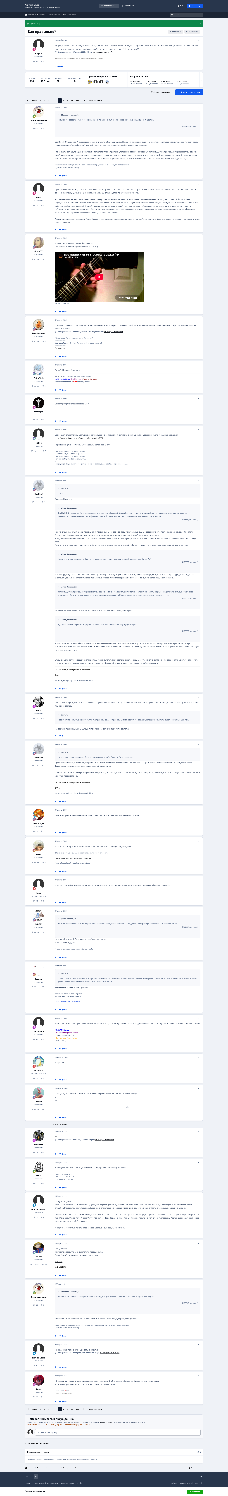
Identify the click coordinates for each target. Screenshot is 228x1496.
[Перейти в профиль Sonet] (38, 1166)
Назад (34, 100)
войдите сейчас (106, 1422)
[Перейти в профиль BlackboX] (38, 485)
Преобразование (39, 120)
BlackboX (38, 494)
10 (72, 100)
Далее (78, 100)
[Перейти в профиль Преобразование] (38, 111)
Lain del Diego (38, 1358)
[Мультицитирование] (55, 176)
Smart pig (38, 412)
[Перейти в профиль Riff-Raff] (38, 1247)
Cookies (79, 1483)
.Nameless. (39, 1144)
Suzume (38, 979)
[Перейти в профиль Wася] (38, 188)
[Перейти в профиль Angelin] (38, 44)
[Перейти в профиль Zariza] (38, 1380)
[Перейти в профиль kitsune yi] (38, 1061)
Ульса (38, 854)
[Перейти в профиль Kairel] (90, 82)
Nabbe (39, 443)
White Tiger (38, 823)
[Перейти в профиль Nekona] (107, 82)
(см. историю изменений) (102, 52)
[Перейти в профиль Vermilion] (101, 82)
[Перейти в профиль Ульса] (38, 845)
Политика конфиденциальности (46, 1483)
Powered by (191, 1483)
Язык (28, 1483)
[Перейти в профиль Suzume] (38, 970)
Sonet (38, 1176)
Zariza (38, 1389)
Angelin (38, 53)
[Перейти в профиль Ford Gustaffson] (38, 1200)
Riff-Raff (38, 1256)
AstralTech (39, 378)
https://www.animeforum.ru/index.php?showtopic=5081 (79, 438)
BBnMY (38, 924)
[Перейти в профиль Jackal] (38, 884)
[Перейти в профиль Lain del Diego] (38, 1349)
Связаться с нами (67, 1483)
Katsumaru (39, 1031)
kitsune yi (38, 1070)
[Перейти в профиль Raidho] (95, 82)
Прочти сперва (36, 23)
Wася (38, 197)
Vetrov (39, 1101)
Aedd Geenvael (38, 333)
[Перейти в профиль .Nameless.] (38, 1135)
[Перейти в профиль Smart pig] (38, 402)
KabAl (38, 710)
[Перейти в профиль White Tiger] (38, 814)
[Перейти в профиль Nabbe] (38, 434)
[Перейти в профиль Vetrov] (38, 1092)
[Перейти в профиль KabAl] (38, 701)
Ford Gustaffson (38, 1209)
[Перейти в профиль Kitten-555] (38, 242)
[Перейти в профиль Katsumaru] (38, 1022)
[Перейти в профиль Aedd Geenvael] (38, 324)
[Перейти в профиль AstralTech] (38, 369)
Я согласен (196, 1492)
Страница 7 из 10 (95, 100)
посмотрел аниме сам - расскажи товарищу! (73, 858)
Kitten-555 (38, 251)
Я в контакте (60, 348)
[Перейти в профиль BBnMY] (38, 915)
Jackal (38, 893)
